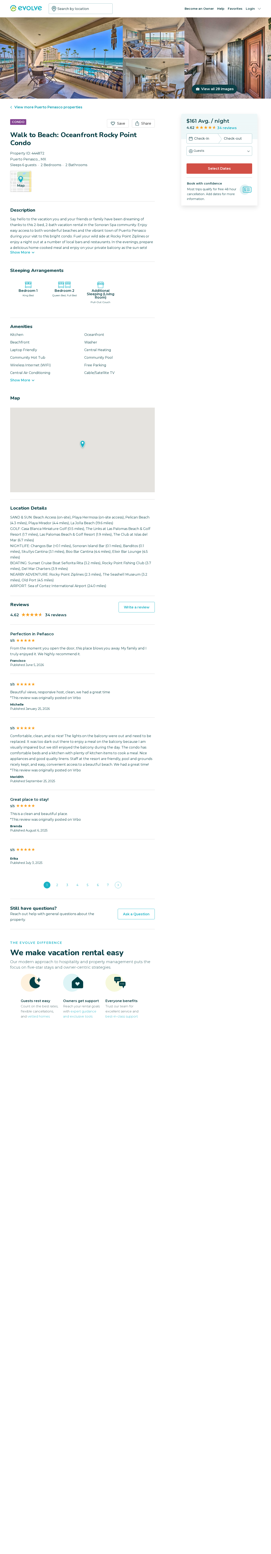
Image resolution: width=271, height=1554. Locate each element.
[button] (219, 151)
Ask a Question (136, 914)
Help (220, 9)
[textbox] (81, 8)
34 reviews (227, 128)
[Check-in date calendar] (191, 139)
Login (250, 9)
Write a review (136, 607)
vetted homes (39, 1016)
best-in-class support (121, 1016)
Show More (20, 252)
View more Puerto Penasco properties (48, 107)
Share (146, 123)
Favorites (235, 9)
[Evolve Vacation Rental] (26, 10)
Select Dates (219, 169)
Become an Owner (199, 9)
